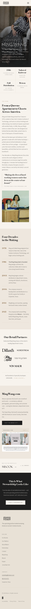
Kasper (3, 561)
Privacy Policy (13, 601)
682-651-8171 (5, 578)
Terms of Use (21, 601)
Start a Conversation (16, 502)
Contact (4, 551)
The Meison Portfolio (10, 40)
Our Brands (5, 538)
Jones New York (6, 565)
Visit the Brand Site (12, 422)
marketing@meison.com (8, 575)
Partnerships (5, 548)
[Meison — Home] (6, 3)
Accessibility (5, 601)
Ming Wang (5, 554)
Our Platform (5, 541)
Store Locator (19, 378)
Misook (4, 558)
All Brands (24, 465)
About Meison (5, 544)
